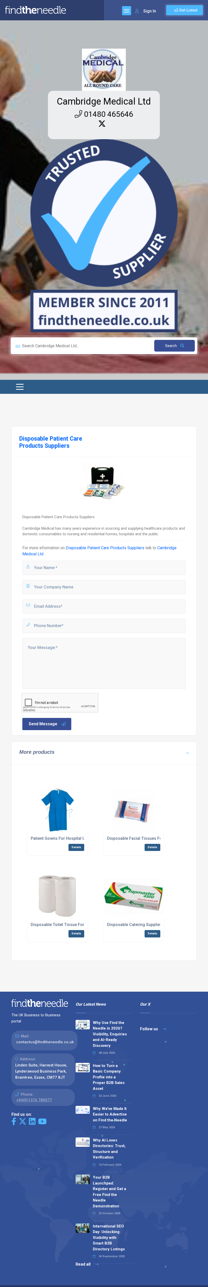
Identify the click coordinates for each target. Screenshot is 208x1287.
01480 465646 (107, 114)
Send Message (43, 723)
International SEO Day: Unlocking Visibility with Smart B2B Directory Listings (109, 1237)
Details (76, 847)
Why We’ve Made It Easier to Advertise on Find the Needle (110, 1114)
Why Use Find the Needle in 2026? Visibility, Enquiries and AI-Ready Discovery (110, 1034)
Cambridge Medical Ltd (104, 101)
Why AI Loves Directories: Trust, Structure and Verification (109, 1149)
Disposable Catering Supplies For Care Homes (150, 924)
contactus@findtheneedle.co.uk (45, 1042)
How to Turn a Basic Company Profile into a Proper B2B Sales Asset (109, 1077)
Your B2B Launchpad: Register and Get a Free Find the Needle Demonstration (109, 1191)
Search (171, 345)
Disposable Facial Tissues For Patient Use (146, 838)
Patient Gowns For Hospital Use (60, 838)
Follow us (149, 1028)
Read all (84, 1264)
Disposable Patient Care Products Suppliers (105, 547)
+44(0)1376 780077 (34, 1100)
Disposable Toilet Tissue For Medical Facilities (74, 924)
